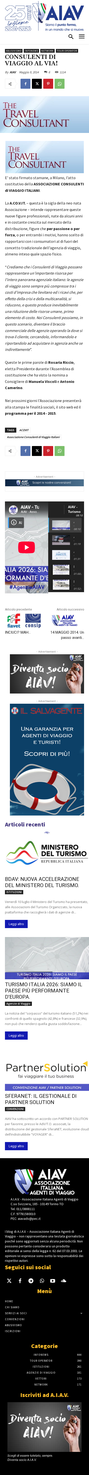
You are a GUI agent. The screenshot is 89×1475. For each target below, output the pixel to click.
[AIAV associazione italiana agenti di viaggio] (44, 16)
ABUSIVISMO (14, 50)
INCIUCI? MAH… (18, 632)
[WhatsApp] (60, 84)
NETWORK (47, 50)
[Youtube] (52, 1281)
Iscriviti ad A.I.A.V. (44, 1395)
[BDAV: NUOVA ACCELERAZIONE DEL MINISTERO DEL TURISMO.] (47, 853)
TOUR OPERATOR (67, 50)
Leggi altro (16, 924)
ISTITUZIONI (14, 892)
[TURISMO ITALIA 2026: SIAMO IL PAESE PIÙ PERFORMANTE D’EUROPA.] (47, 958)
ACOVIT (24, 430)
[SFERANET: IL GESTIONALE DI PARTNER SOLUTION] (47, 1070)
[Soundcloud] (63, 1281)
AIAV (13, 72)
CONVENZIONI (15, 1109)
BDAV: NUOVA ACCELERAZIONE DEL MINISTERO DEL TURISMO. (42, 882)
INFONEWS (31, 50)
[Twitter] (9, 1281)
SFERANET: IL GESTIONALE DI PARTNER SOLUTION (41, 1099)
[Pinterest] (48, 84)
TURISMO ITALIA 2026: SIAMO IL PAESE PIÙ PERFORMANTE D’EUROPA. (43, 991)
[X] (37, 84)
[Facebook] (25, 84)
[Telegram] (31, 1281)
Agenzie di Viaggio (18, 1003)
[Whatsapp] (42, 1281)
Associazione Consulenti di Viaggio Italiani (33, 437)
